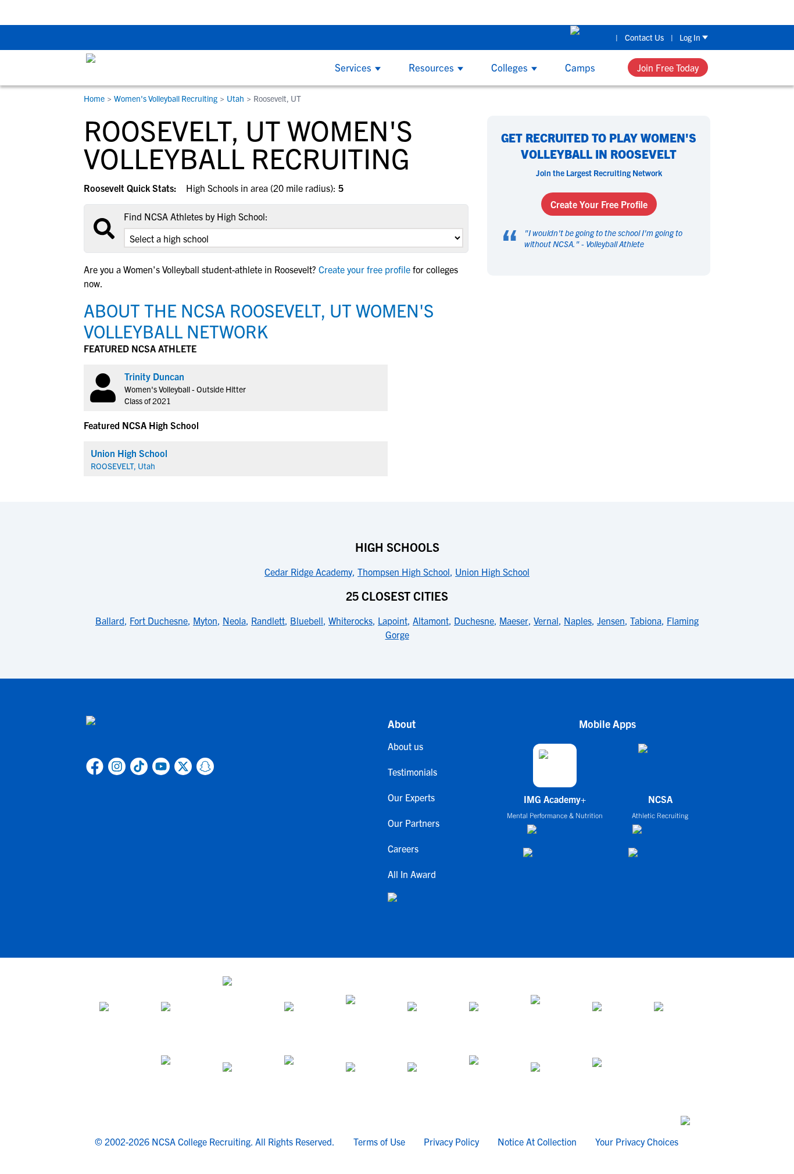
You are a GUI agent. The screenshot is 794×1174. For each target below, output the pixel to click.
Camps (580, 67)
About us (405, 746)
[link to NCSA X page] (183, 766)
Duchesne (474, 620)
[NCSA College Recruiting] (130, 67)
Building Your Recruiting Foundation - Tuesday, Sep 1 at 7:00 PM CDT (618, 11)
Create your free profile (364, 269)
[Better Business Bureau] (489, 1076)
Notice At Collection (537, 1141)
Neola (234, 620)
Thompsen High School (403, 571)
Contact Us (644, 37)
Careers (403, 848)
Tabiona (645, 620)
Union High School (129, 453)
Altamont (431, 620)
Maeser (513, 620)
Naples (578, 620)
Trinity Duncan (154, 376)
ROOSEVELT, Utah (123, 466)
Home (94, 98)
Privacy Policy (451, 1141)
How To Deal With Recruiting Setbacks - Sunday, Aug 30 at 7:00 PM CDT (329, 11)
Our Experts (411, 797)
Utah (235, 98)
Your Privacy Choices (636, 1141)
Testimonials (412, 771)
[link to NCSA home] (150, 734)
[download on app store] (554, 834)
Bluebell (306, 620)
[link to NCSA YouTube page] (161, 766)
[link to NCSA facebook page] (94, 766)
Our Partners (413, 823)
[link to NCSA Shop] (589, 37)
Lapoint (392, 620)
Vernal (546, 620)
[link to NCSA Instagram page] (117, 766)
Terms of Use (379, 1141)
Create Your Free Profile (599, 204)
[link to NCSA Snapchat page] (205, 766)
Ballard (109, 620)
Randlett (268, 620)
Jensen (611, 620)
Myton (205, 620)
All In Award (412, 874)
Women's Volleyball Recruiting (165, 98)
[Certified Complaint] (612, 1076)
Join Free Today (668, 67)
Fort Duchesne (159, 620)
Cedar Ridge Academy (308, 571)
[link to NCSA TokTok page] (139, 766)
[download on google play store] (555, 858)
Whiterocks (350, 620)
